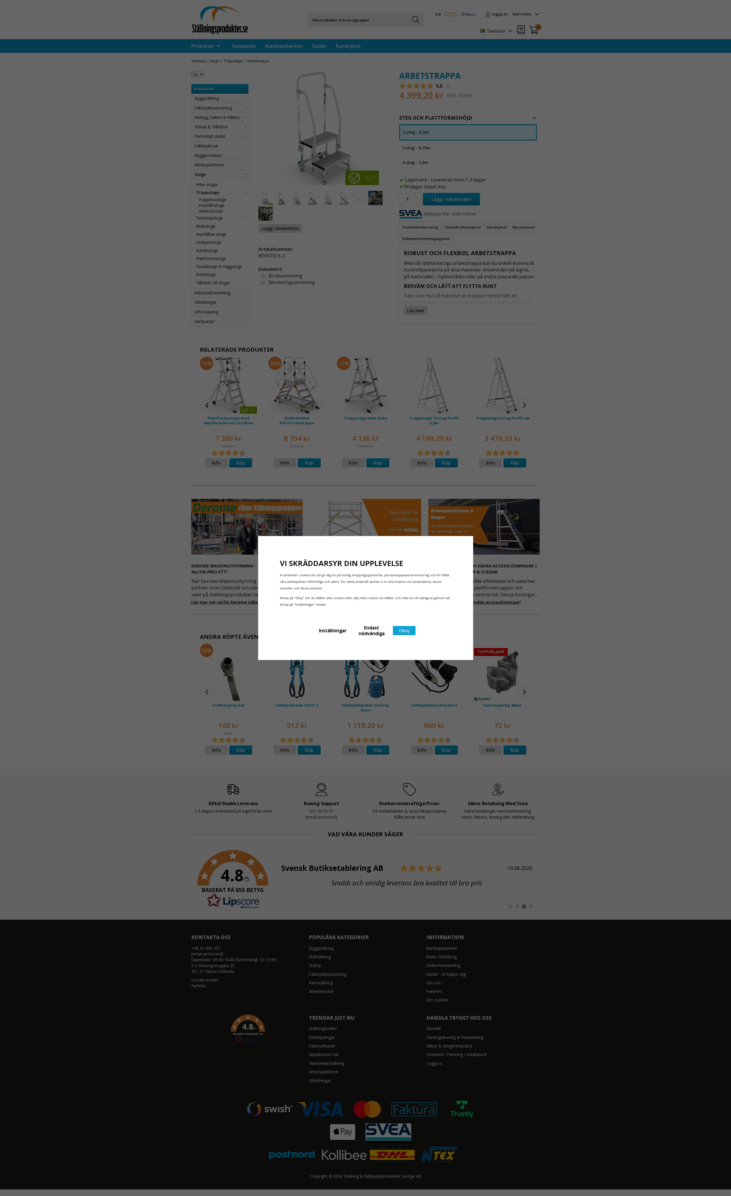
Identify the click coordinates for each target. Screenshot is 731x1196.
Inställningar (333, 630)
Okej (404, 630)
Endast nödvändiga (372, 631)
